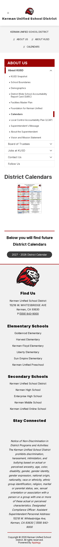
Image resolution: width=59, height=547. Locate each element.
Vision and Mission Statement (26, 137)
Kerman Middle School (28, 402)
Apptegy (36, 542)
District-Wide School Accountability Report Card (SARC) (29, 95)
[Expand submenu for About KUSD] (51, 70)
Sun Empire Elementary (28, 358)
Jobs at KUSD (16, 150)
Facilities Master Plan (21, 102)
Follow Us (14, 163)
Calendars (33, 46)
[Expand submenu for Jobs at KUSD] (51, 150)
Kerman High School (28, 389)
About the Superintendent (24, 131)
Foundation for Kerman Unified (26, 108)
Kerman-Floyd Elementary (28, 345)
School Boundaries (21, 82)
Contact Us (14, 157)
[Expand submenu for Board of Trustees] (51, 144)
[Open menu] (8, 13)
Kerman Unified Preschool (28, 364)
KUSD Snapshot (19, 76)
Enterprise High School (28, 396)
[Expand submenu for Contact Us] (51, 157)
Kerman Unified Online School (28, 408)
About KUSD (15, 70)
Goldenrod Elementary (27, 333)
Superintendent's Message (25, 125)
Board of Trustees (19, 143)
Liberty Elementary (28, 352)
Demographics (18, 88)
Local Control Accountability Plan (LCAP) (32, 120)
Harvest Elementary (28, 339)
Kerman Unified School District (29, 31)
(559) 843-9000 (29, 313)
